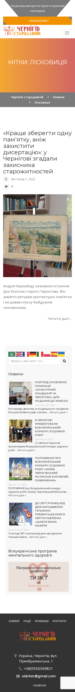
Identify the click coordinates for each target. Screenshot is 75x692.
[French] (26, 354)
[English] (18, 354)
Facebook (39, 685)
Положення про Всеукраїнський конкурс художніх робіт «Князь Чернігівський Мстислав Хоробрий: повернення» (52, 469)
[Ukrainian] (61, 354)
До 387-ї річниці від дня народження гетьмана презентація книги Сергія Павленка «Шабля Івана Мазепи (50, 514)
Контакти (59, 621)
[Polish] (47, 354)
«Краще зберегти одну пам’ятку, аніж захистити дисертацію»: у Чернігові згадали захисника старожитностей (37, 152)
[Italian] (40, 354)
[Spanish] (54, 354)
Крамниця (42, 621)
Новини (14, 621)
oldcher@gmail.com (39, 676)
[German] (33, 354)
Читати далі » (59, 412)
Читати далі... (60, 318)
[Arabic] (11, 354)
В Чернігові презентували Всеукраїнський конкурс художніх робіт (50, 428)
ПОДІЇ (27, 621)
